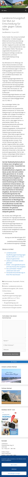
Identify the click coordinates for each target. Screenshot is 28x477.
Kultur (6, 286)
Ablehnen (14, 469)
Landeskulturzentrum (15, 286)
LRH (17, 288)
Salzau (21, 288)
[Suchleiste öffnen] (25, 10)
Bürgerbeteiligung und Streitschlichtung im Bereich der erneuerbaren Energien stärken (12, 305)
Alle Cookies (14, 465)
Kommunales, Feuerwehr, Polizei (14, 281)
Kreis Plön (5, 284)
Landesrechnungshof (8, 288)
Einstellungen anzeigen (14, 473)
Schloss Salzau (6, 291)
